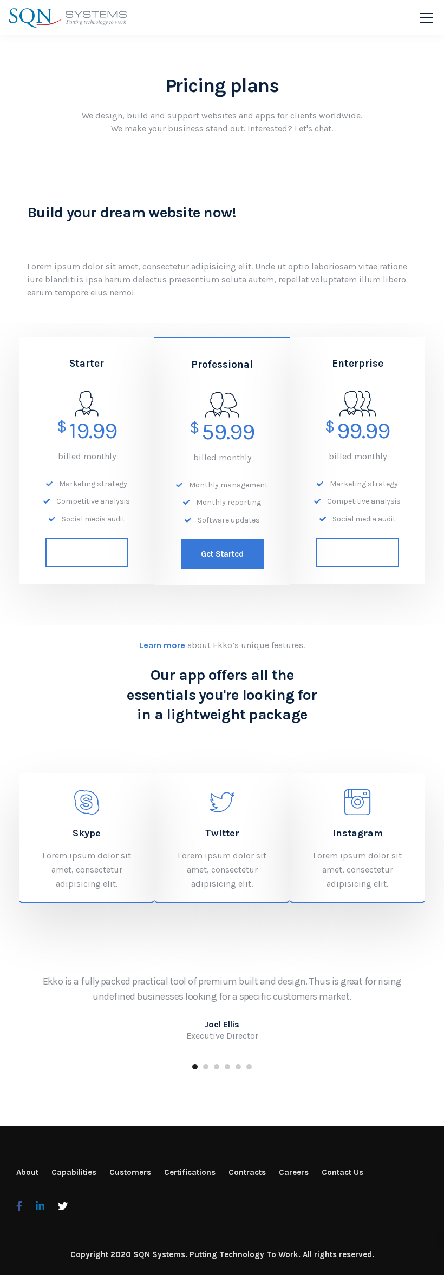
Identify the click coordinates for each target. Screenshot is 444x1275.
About (27, 1172)
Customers (130, 1172)
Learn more (162, 645)
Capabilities (73, 1172)
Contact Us (342, 1172)
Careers (294, 1172)
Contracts (247, 1172)
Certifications (190, 1172)
